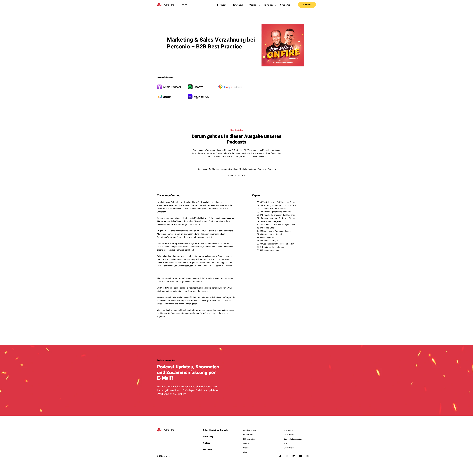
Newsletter (208, 449)
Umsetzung (208, 436)
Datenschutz (289, 434)
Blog (245, 452)
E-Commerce (248, 434)
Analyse (206, 443)
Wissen (246, 448)
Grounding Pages (290, 448)
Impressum (288, 430)
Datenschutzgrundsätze (293, 439)
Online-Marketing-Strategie (215, 430)
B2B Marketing (249, 439)
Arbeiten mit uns (249, 430)
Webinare (246, 443)
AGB (285, 443)
